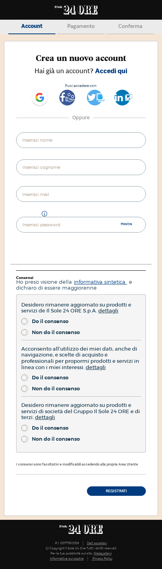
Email (23, 184)
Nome (23, 130)
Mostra (126, 224)
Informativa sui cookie (67, 558)
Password (27, 214)
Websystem (103, 553)
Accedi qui (111, 71)
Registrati (116, 490)
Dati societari (97, 543)
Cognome (26, 157)
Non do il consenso (56, 332)
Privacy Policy (102, 558)
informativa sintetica (100, 282)
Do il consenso (50, 321)
